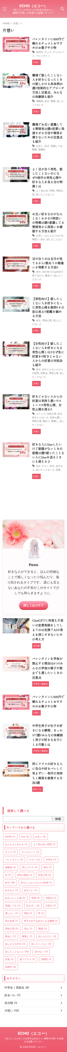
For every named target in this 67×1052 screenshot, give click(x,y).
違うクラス (27, 959)
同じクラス (30, 867)
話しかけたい (47, 936)
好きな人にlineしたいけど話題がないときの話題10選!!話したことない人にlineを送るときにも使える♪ (48, 453)
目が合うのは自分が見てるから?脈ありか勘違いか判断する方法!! (48, 262)
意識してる (56, 145)
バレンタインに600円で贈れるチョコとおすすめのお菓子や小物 (48, 43)
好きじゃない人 (40, 417)
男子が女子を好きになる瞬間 (41, 920)
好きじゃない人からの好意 (36, 882)
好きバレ (30, 890)
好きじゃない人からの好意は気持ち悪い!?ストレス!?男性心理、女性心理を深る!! (47, 402)
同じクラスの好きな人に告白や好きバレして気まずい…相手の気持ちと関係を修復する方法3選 (47, 773)
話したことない (55, 239)
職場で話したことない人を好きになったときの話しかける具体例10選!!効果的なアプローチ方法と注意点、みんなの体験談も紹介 (48, 86)
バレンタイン (43, 55)
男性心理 (47, 320)
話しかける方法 (15, 943)
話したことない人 (45, 194)
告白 (47, 867)
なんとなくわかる (54, 235)
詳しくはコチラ (34, 605)
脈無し (54, 421)
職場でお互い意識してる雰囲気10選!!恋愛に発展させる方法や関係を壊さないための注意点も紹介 (48, 133)
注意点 (50, 905)
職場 (53, 101)
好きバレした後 (15, 897)
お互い (39, 145)
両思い (35, 239)
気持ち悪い (55, 417)
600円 (39, 52)
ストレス (41, 413)
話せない (41, 951)
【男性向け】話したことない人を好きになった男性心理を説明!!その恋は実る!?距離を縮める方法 (48, 307)
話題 (58, 469)
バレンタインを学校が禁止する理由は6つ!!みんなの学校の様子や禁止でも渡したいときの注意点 (47, 668)
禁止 (28, 928)
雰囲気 (41, 149)
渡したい (11, 913)
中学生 (51, 859)
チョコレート (30, 852)
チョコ (47, 52)
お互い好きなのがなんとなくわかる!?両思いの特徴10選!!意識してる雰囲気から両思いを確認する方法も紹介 (48, 222)
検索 (58, 819)
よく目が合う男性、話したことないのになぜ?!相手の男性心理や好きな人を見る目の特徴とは (47, 177)
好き (47, 101)
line (38, 465)
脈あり (48, 275)
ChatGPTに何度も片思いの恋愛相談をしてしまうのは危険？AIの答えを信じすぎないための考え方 (47, 629)
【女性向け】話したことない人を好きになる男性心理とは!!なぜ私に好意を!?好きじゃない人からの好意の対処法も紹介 (48, 354)
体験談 (39, 101)
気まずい (32, 905)
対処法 (44, 373)
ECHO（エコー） (33, 6)
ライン (45, 465)
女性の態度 (24, 874)
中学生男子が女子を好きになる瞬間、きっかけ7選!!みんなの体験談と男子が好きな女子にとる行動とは (47, 735)
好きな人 (11, 890)
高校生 (10, 966)
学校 (35, 897)
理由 (28, 913)
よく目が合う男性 (45, 190)
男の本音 (11, 920)
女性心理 (51, 413)
